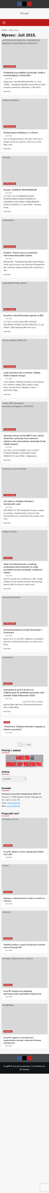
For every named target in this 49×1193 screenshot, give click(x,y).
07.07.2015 (8, 732)
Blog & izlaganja (9, 309)
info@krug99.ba (13, 803)
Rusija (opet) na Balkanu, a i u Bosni (21, 133)
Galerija (6, 722)
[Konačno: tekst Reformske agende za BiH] (24, 297)
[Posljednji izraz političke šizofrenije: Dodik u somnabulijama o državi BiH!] (24, 54)
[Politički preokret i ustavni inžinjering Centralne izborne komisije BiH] (24, 926)
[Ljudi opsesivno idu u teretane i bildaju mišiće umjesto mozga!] (24, 354)
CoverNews (37, 1066)
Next (29, 745)
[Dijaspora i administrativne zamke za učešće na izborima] (24, 879)
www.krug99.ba (13, 806)
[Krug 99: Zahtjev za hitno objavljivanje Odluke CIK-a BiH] (24, 833)
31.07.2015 (8, 78)
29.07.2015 (8, 193)
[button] (4, 22)
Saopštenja (8, 558)
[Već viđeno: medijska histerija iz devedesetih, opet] (24, 482)
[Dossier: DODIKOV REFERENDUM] (24, 171)
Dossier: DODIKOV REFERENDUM (20, 190)
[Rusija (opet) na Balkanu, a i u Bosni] (24, 114)
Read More (7, 91)
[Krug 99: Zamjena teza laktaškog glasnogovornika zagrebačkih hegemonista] (24, 972)
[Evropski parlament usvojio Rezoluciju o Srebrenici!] (24, 611)
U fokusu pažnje (9, 66)
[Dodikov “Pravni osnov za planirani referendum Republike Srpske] (24, 234)
